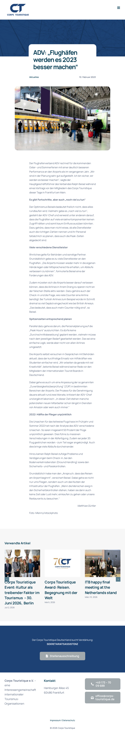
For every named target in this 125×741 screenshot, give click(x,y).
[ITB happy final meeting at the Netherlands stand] (102, 563)
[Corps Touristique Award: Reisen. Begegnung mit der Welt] (62, 563)
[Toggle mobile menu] (118, 7)
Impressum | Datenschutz (62, 720)
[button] (7, 579)
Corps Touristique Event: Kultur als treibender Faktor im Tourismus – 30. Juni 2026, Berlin (22, 592)
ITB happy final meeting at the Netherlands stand (101, 587)
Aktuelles (34, 77)
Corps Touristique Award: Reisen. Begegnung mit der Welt (61, 589)
